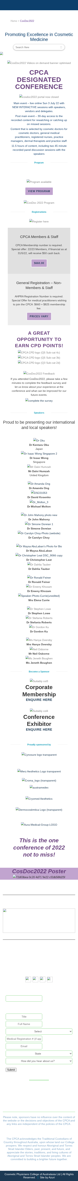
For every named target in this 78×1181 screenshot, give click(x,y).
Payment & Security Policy (20, 1106)
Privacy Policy (56, 1096)
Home (14, 21)
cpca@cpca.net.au (45, 956)
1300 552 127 (45, 962)
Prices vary (39, 316)
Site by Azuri (47, 1177)
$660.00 (39, 263)
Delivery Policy (56, 1101)
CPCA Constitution (20, 1096)
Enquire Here (39, 700)
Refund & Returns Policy (20, 1101)
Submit (11, 1069)
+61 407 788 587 (45, 969)
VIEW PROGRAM (39, 191)
